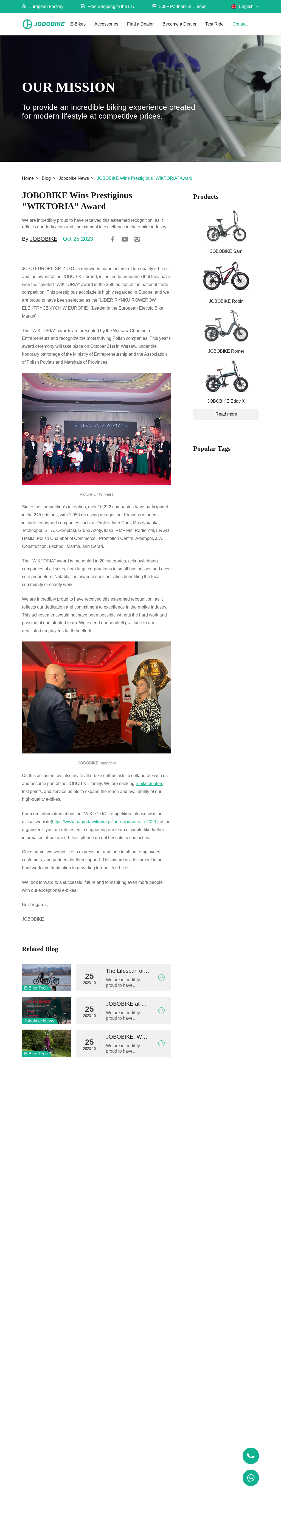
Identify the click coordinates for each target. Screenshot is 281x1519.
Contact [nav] (240, 24)
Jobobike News (74, 178)
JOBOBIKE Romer (226, 351)
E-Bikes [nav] (78, 24)
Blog (46, 178)
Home (28, 178)
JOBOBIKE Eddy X (226, 401)
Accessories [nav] (106, 24)
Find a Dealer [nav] (140, 24)
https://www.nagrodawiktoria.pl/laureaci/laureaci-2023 (104, 821)
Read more (226, 414)
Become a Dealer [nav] (179, 24)
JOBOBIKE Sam (226, 251)
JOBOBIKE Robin (226, 301)
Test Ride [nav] (214, 24)
